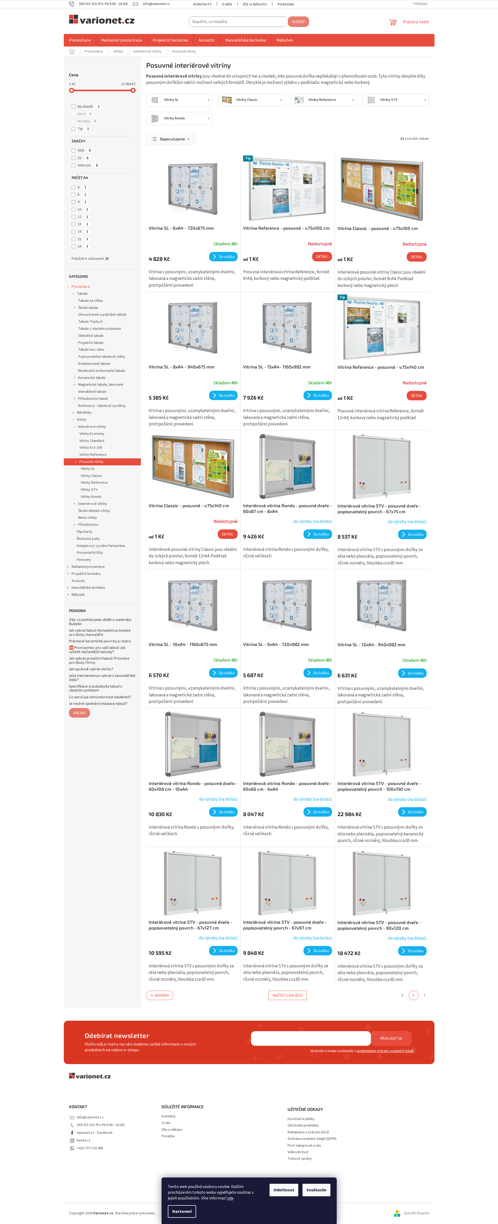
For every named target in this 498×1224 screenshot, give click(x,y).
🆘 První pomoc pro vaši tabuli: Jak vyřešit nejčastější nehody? (97, 649)
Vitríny (82, 419)
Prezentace (81, 286)
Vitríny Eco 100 (90, 447)
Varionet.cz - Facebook (95, 1132)
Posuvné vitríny (91, 461)
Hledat (298, 21)
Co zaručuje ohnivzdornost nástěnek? (100, 697)
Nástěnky (84, 412)
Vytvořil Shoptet (416, 1213)
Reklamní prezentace (88, 566)
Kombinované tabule (94, 363)
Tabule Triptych (90, 321)
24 (83, 246)
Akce (84, 114)
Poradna (285, 4)
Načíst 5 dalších (288, 995)
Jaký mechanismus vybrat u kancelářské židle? (102, 677)
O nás (227, 4)
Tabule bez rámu (91, 349)
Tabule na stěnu (90, 300)
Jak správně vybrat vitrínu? (91, 669)
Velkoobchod (298, 1152)
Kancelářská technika (88, 587)
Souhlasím (316, 1190)
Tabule (82, 293)
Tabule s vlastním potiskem (99, 328)
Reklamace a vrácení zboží (308, 1132)
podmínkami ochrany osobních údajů (385, 1051)
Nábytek (78, 594)
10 (83, 209)
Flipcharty (84, 531)
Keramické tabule (92, 377)
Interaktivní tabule (92, 391)
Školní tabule (88, 307)
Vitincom (88, 165)
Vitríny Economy (91, 433)
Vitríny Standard (91, 440)
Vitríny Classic (91, 475)
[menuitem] (80, 40)
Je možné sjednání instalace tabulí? (98, 703)
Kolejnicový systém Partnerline (101, 546)
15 (83, 224)
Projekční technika (86, 573)
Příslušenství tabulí (93, 398)
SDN (84, 150)
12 (83, 217)
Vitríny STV (89, 489)
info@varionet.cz (90, 1117)
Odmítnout (283, 1190)
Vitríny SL (88, 468)
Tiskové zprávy (300, 1158)
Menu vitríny (87, 517)
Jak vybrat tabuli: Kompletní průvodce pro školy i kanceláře (100, 632)
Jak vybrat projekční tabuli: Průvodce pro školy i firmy (99, 660)
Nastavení (182, 1211)
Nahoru (162, 995)
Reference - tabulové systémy (102, 405)
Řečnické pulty (88, 538)
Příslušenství (88, 524)
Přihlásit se (391, 1038)
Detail (322, 256)
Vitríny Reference (93, 454)
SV (83, 158)
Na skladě (89, 106)
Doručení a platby (301, 1119)
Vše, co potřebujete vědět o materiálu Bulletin (100, 621)
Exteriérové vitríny (92, 503)
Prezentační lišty (90, 552)
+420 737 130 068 (90, 1148)
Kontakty (202, 4)
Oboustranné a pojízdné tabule (102, 314)
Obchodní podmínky (303, 1125)
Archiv (79, 713)
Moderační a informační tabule (101, 370)
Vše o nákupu (255, 4)
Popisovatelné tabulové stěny (101, 356)
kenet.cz (83, 1140)
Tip (83, 128)
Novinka (87, 121)
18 (83, 231)
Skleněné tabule (91, 335)
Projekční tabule (91, 342)
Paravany (84, 559)
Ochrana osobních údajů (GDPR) (312, 1138)
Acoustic (78, 581)
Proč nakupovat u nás (304, 1145)
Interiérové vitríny (92, 426)
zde (230, 1198)
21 (83, 239)
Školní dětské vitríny (94, 510)
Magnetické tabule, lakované (100, 384)
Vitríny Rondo (91, 496)
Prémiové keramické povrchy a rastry (100, 641)
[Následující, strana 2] (413, 995)
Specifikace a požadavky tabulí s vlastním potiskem (95, 688)
